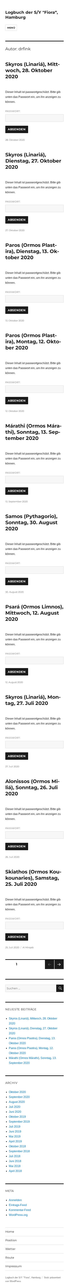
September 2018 (19, 1151)
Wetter (10, 1249)
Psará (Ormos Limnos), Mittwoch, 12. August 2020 (34, 613)
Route (9, 1257)
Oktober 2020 (17, 1092)
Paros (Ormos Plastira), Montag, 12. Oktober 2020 (33, 341)
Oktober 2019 (17, 1116)
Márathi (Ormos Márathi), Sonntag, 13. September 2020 (33, 432)
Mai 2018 (15, 1166)
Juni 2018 (15, 1161)
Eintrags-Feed (18, 1205)
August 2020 (17, 1101)
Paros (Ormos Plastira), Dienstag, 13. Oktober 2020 (32, 251)
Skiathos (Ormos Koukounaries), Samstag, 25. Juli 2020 (33, 878)
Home (9, 1231)
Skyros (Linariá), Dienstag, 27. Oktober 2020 (33, 161)
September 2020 (19, 1096)
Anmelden (15, 1200)
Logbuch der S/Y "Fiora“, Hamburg (23, 1277)
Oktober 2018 (17, 1146)
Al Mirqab (28, 947)
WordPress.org (18, 1214)
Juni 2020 (15, 1111)
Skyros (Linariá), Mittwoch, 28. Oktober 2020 (32, 70)
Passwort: (13, 111)
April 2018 (15, 1171)
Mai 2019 (15, 1136)
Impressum (13, 1266)
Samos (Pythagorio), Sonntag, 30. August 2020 (31, 522)
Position (11, 1240)
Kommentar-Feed (20, 1209)
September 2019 (19, 1121)
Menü (11, 27)
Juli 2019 (14, 1126)
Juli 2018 (14, 1156)
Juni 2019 (15, 1131)
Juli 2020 (14, 1106)
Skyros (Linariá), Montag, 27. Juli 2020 (33, 700)
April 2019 (15, 1141)
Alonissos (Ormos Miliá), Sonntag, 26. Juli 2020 (32, 787)
